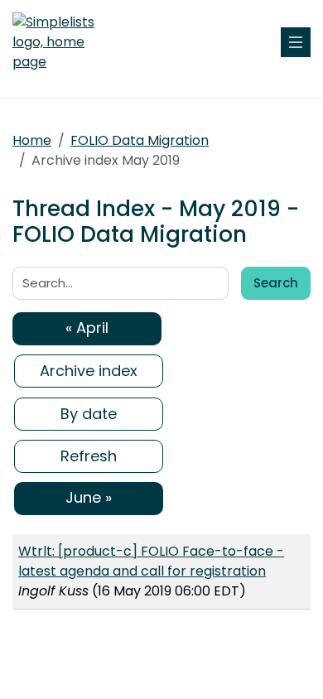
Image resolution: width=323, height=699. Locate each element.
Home (31, 140)
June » (88, 497)
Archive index (88, 370)
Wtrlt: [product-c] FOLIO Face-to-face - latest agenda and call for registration (151, 561)
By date (88, 413)
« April (86, 327)
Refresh (88, 456)
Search (275, 283)
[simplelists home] (62, 42)
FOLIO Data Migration (139, 140)
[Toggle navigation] (296, 42)
